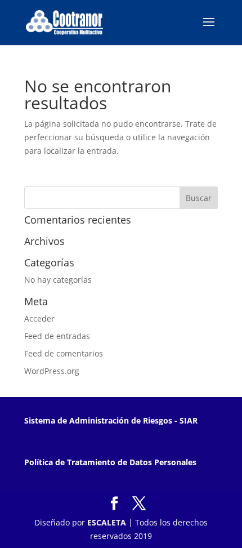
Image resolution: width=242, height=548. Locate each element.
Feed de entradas (57, 336)
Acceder (39, 318)
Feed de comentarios (63, 353)
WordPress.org (51, 371)
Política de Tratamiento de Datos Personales (110, 462)
